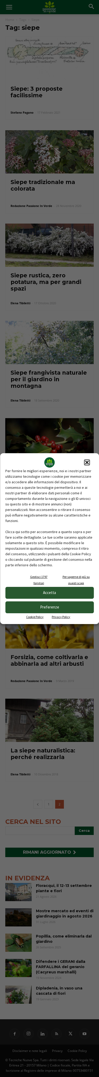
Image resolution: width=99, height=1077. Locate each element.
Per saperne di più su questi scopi (76, 580)
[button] (86, 462)
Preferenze (49, 607)
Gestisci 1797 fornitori (39, 580)
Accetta (49, 592)
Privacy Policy (61, 617)
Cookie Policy (35, 617)
